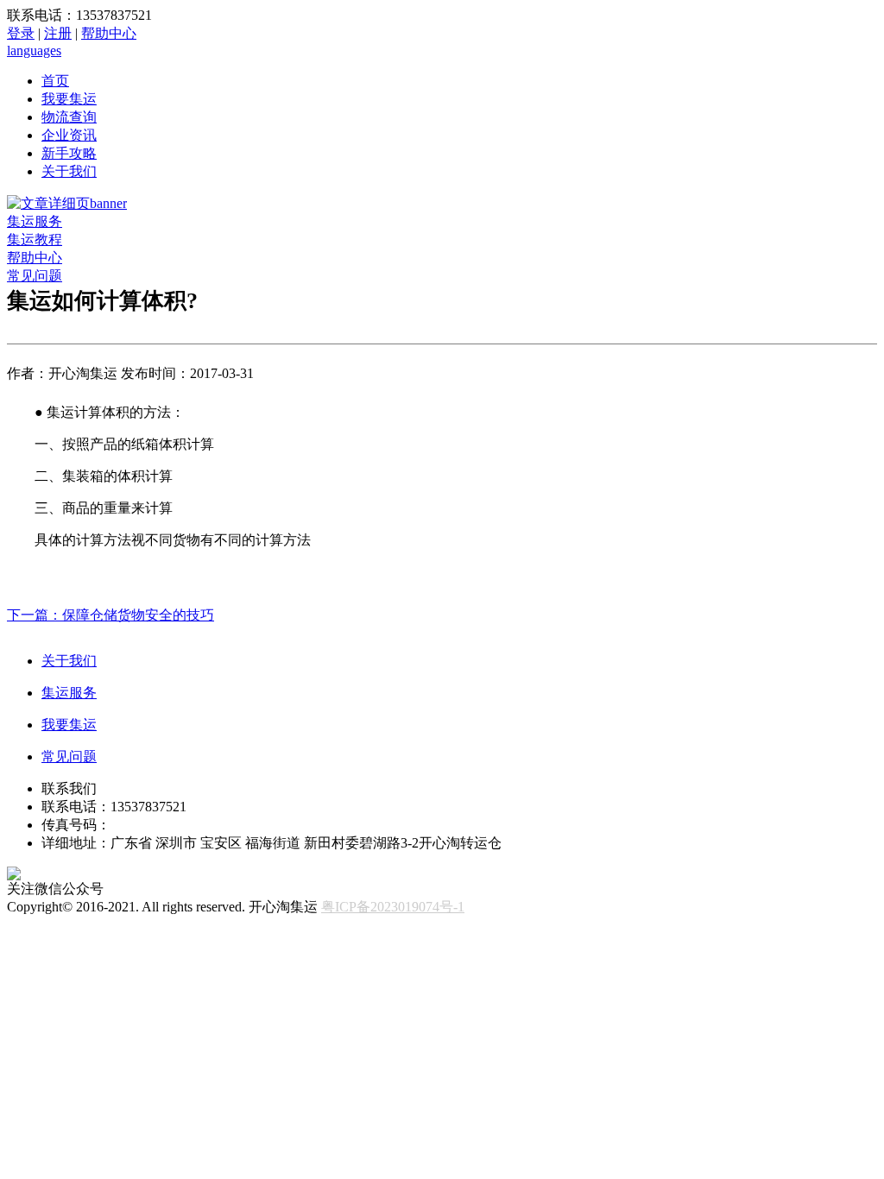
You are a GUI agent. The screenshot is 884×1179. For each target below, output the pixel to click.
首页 (55, 80)
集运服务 (34, 221)
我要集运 (69, 98)
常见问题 (34, 275)
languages (34, 50)
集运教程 (34, 239)
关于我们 (69, 171)
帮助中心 (108, 33)
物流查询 (69, 117)
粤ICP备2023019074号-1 (392, 906)
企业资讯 (69, 135)
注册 (58, 33)
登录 (21, 33)
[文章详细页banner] (67, 203)
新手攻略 (69, 153)
